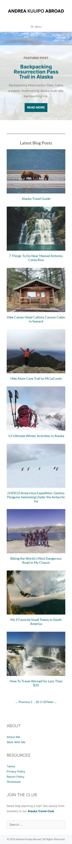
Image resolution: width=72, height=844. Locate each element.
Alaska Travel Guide (36, 198)
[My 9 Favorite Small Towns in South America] (36, 612)
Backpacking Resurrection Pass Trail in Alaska (36, 72)
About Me (13, 737)
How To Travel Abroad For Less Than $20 (36, 683)
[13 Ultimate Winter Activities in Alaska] (36, 428)
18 (37, 702)
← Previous (22, 702)
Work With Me (16, 742)
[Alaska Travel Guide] (36, 190)
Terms (11, 766)
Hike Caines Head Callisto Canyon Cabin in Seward (36, 319)
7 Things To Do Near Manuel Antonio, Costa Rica (36, 258)
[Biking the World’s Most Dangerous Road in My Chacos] (36, 550)
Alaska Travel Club (41, 811)
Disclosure (14, 781)
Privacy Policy (16, 771)
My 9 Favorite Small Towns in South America (36, 622)
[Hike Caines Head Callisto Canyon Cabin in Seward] (36, 309)
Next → (52, 702)
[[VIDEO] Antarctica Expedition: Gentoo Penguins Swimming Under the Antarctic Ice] (36, 485)
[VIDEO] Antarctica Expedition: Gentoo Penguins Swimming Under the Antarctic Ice (36, 497)
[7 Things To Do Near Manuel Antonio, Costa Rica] (36, 248)
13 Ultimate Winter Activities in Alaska (36, 436)
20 (45, 702)
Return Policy (15, 776)
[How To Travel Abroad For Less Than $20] (36, 673)
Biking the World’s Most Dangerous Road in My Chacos (36, 560)
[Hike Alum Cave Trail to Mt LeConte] (36, 370)
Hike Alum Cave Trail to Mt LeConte (36, 378)
